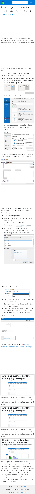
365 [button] (9, 14)
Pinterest (24, 487)
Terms (17, 492)
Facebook (11, 487)
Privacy (11, 492)
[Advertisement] (17, 27)
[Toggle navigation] (31, 2)
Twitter (18, 487)
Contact (23, 492)
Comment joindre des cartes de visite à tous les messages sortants (16, 347)
